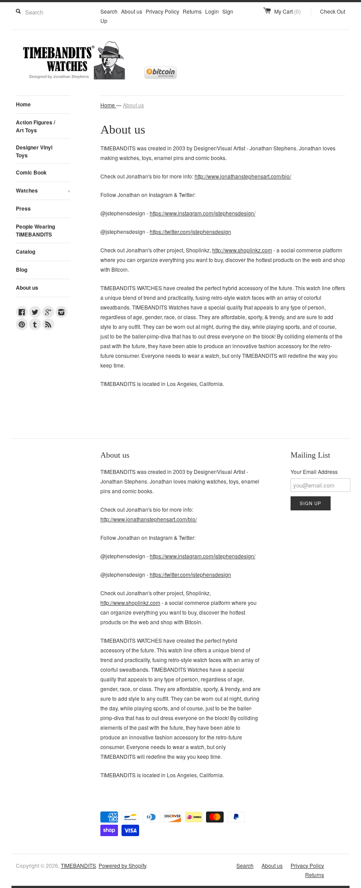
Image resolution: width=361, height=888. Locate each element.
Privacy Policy (162, 11)
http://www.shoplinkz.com (242, 250)
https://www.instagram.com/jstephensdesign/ (202, 213)
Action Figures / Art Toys (35, 126)
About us (131, 11)
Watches (43, 190)
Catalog (25, 251)
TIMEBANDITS (78, 865)
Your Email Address (314, 471)
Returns (192, 11)
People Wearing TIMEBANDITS (35, 230)
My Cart (287, 11)
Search (109, 11)
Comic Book (31, 172)
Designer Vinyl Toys (34, 151)
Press (23, 208)
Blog (21, 269)
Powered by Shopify (122, 865)
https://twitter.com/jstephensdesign (190, 231)
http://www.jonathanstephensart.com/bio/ (243, 176)
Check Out (332, 11)
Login (212, 11)
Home (23, 104)
